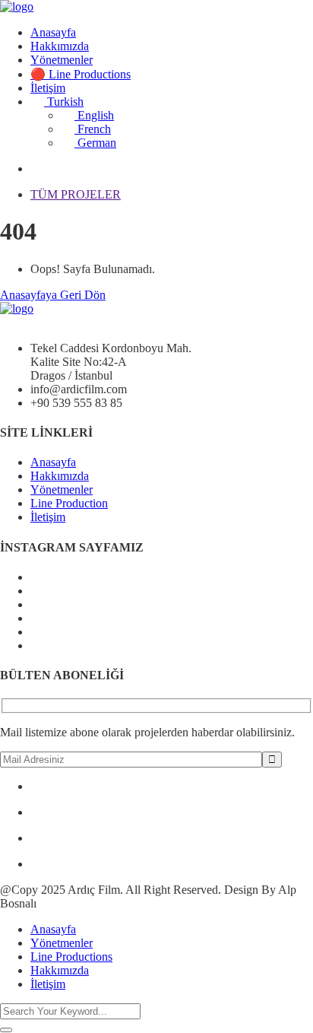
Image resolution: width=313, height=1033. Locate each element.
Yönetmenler (61, 59)
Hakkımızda (59, 46)
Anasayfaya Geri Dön (53, 294)
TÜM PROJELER (75, 194)
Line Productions (71, 956)
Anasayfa (53, 32)
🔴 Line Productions (80, 74)
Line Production (69, 503)
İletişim (47, 87)
